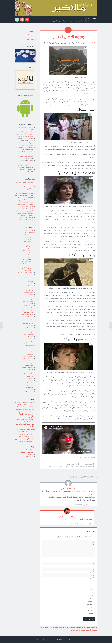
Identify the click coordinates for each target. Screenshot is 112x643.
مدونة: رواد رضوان (26, 259)
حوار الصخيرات (22, 431)
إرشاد (26, 404)
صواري (29, 243)
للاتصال (31, 160)
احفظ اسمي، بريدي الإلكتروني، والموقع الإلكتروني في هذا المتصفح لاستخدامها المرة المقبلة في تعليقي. (90, 597)
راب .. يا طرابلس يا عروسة (26, 156)
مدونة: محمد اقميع (28, 316)
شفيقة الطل (66, 466)
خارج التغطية (30, 376)
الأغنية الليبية (28, 406)
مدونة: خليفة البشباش (27, 312)
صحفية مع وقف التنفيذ (27, 314)
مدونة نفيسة (30, 321)
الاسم (92, 563)
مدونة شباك (30, 360)
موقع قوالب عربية (42, 639)
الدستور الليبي (28, 414)
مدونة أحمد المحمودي (27, 367)
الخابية (31, 307)
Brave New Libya (28, 374)
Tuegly (29, 248)
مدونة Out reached (28, 356)
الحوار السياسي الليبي (26, 411)
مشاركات (33, 439)
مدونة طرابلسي (29, 274)
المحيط (31, 288)
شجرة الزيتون (29, 294)
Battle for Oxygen (28, 292)
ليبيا (21, 434)
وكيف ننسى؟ (21, 197)
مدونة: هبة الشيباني (26, 250)
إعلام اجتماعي (20, 404)
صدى (29, 239)
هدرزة (20, 441)
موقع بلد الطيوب (29, 34)
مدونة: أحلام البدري (26, 241)
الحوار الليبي (18, 411)
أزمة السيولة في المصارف (28, 402)
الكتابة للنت (31, 419)
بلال (32, 206)
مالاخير (29, 252)
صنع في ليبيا (28, 270)
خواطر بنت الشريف (28, 378)
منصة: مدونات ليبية (28, 235)
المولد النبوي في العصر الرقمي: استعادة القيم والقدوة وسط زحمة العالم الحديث (24, 165)
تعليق (28, 429)
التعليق (92, 543)
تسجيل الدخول (29, 450)
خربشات (31, 37)
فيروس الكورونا (29, 434)
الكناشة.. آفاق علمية (28, 301)
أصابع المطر (30, 385)
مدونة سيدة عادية (28, 391)
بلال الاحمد (30, 217)
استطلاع (34, 406)
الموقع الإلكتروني (91, 576)
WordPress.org (29, 456)
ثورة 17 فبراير (19, 429)
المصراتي (30, 329)
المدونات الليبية (29, 421)
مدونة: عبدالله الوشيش (25, 263)
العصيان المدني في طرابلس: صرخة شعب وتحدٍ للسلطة (25, 189)
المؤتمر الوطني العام (22, 419)
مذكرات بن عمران (28, 387)
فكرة (34, 434)
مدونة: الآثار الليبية (28, 305)
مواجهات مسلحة (22, 439)
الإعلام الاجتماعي (21, 406)
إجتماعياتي (30, 281)
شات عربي (30, 186)
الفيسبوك (26, 417)
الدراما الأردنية (80, 466)
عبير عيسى (59, 466)
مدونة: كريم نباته (27, 246)
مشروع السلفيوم (29, 365)
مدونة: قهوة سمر (29, 345)
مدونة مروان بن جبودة (27, 358)
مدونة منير (30, 340)
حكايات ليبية (31, 431)
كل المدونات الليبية (28, 230)
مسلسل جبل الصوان (50, 466)
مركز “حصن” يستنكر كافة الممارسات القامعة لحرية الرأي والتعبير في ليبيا (25, 134)
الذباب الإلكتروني (24, 206)
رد (91, 505)
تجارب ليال (30, 369)
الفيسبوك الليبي (20, 417)
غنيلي (17, 211)
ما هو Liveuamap (20, 217)
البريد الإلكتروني (91, 572)
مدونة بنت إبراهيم (28, 334)
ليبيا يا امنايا (30, 382)
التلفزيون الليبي (88, 466)
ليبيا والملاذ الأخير (26, 268)
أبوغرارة (29, 257)
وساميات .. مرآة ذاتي (27, 352)
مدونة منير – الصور (28, 343)
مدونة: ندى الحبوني (28, 299)
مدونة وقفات (30, 336)
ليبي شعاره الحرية (26, 261)
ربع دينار (31, 140)
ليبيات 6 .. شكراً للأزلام (27, 151)
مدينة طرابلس (20, 436)
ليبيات (18, 434)
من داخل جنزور (29, 290)
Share (93, 43)
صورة (17, 431)
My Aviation (30, 39)
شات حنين (30, 193)
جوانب (31, 279)
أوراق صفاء (30, 389)
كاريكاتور (24, 434)
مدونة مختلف (29, 318)
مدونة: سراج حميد (26, 265)
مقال (29, 438)
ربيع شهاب (72, 466)
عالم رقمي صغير (29, 276)
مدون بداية (30, 325)
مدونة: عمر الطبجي (28, 310)
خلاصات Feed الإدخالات (27, 452)
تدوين (23, 426)
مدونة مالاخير (91, 19)
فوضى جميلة (30, 327)
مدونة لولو (30, 371)
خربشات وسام (29, 354)
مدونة (29, 254)
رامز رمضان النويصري (71, 464)
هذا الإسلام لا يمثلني (28, 127)
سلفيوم (31, 338)
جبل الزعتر (30, 332)
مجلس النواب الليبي (28, 436)
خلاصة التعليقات (29, 454)
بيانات (26, 426)
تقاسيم (31, 303)
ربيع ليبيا (31, 296)
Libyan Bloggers (29, 232)
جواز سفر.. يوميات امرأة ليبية (25, 272)
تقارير (24, 429)
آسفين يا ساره (29, 138)
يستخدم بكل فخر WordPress (66, 639)
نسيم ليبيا (30, 285)
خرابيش (31, 283)
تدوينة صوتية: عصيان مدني (26, 169)
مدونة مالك (30, 363)
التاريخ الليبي (23, 409)
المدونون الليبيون (21, 421)
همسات (31, 380)
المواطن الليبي (28, 424)
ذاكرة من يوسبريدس (28, 323)
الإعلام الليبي (28, 409)
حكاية (26, 431)
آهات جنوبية (28, 237)
